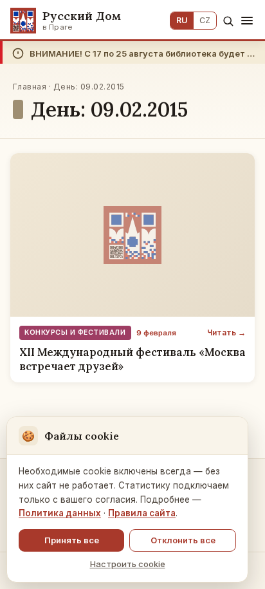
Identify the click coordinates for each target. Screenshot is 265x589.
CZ (204, 20)
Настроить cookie (127, 564)
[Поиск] (228, 21)
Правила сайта (142, 513)
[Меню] (247, 20)
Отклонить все (183, 540)
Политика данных (60, 513)
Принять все (71, 540)
